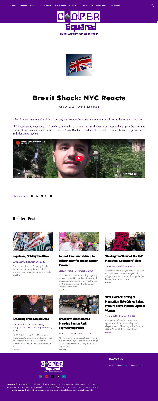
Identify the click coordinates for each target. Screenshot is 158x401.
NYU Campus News (98, 5)
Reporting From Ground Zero (31, 319)
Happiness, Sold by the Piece (31, 256)
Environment (115, 5)
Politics (33, 5)
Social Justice (45, 5)
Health (84, 5)
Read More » (17, 275)
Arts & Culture (60, 5)
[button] (32, 196)
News (14, 5)
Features (23, 5)
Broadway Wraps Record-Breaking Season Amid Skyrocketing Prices (75, 323)
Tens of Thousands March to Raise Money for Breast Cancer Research (78, 260)
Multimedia (73, 5)
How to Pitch (126, 365)
